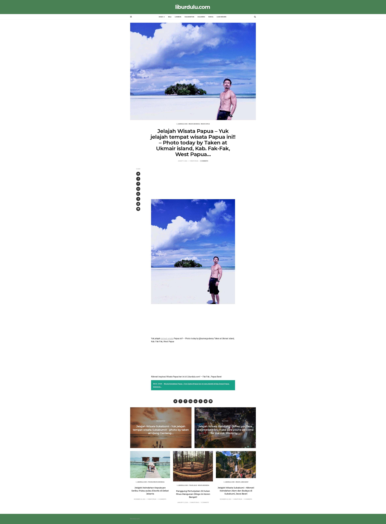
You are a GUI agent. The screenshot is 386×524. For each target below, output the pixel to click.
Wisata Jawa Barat (242, 482)
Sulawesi (201, 17)
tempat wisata (167, 338)
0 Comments (204, 161)
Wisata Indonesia (194, 124)
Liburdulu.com (182, 124)
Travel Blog (193, 485)
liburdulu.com (192, 7)
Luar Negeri (221, 17)
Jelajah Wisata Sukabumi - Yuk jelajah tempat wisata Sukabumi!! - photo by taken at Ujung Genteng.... (161, 430)
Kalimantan (189, 17)
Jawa (161, 17)
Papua (210, 17)
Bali (169, 17)
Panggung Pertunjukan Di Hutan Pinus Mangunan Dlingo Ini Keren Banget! (193, 494)
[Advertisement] (193, 180)
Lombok (178, 17)
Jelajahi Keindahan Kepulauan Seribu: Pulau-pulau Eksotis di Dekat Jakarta (150, 491)
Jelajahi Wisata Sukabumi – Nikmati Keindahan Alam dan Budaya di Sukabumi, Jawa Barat (236, 491)
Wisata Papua (205, 124)
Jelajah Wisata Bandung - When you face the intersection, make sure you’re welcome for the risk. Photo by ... (225, 430)
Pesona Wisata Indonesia (156, 482)
